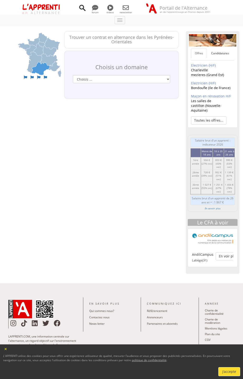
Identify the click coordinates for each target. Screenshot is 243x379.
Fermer (6, 348)
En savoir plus (213, 208)
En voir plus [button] (228, 256)
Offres (199, 53)
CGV (207, 340)
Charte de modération (212, 321)
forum (95, 12)
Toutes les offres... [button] (208, 120)
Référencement (157, 311)
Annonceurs (155, 317)
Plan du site (212, 334)
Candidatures (220, 53)
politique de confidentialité (149, 360)
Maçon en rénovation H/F (211, 96)
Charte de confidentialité (214, 312)
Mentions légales (216, 328)
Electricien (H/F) (203, 65)
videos (110, 12)
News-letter (97, 324)
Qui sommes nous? (101, 311)
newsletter (126, 12)
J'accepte (229, 371)
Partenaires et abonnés (162, 324)
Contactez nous (99, 317)
